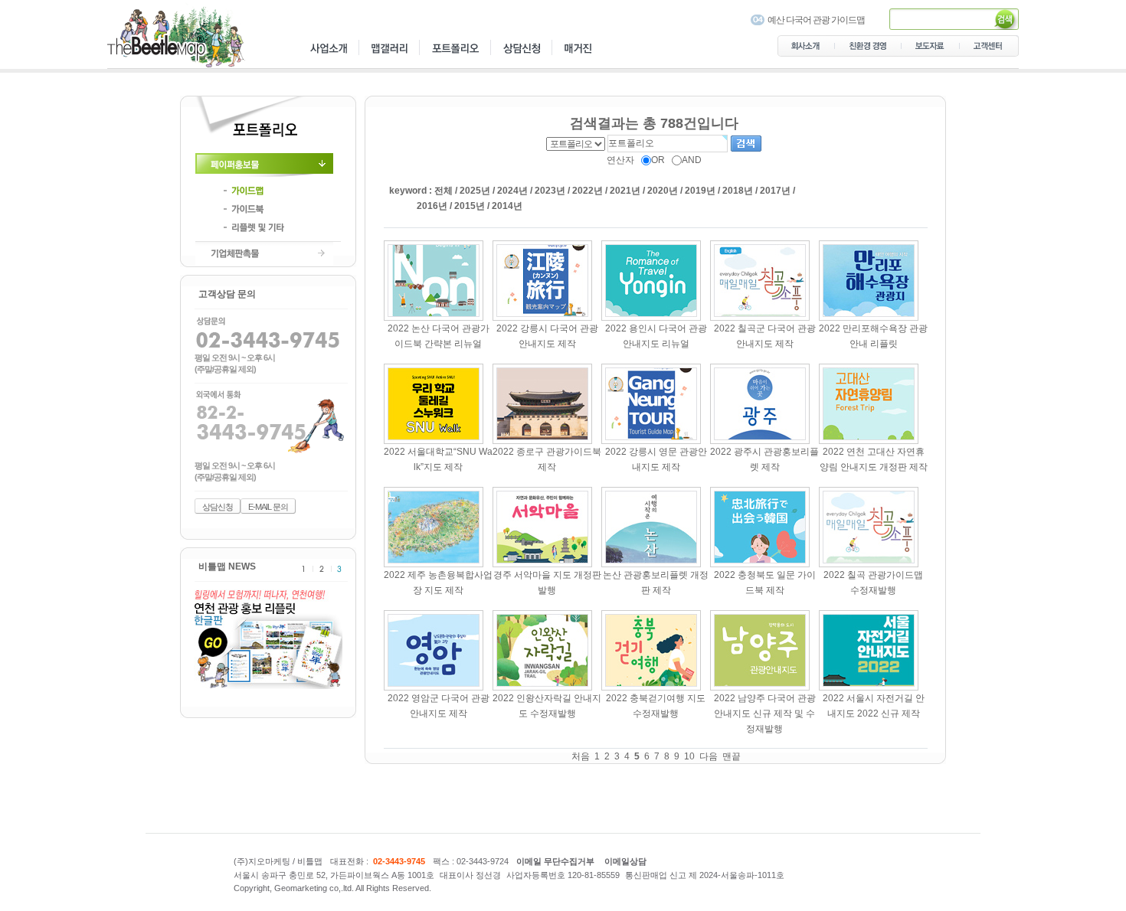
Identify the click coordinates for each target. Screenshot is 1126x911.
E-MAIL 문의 (268, 506)
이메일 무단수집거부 (555, 861)
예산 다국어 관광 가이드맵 (816, 20)
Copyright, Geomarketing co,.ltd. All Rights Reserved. (332, 888)
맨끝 (731, 756)
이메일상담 (625, 861)
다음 (708, 756)
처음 (580, 756)
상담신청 (217, 506)
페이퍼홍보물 (268, 165)
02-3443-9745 (399, 861)
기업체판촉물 (268, 254)
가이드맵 (268, 190)
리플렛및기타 (268, 227)
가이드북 (268, 209)
